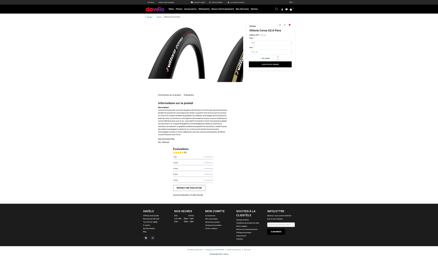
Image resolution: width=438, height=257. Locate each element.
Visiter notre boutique (166, 2)
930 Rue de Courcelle (151, 216)
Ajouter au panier (270, 64)
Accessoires (190, 9)
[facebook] (146, 238)
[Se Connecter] (282, 9)
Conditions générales (194, 249)
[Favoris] (286, 9)
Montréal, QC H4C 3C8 (151, 219)
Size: (251, 48)
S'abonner (276, 232)
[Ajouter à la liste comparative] (284, 25)
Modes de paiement (234, 249)
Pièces (179, 9)
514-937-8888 (151, 222)
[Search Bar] (276, 9)
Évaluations (189, 95)
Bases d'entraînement (223, 9)
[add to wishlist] (289, 25)
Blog (144, 232)
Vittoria (252, 26)
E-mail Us (146, 225)
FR (290, 2)
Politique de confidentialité (214, 249)
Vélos (171, 9)
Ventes (254, 9)
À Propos (151, 2)
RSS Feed (247, 249)
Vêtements (204, 9)
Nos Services (242, 9)
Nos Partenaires (149, 228)
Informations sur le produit (169, 95)
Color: (251, 38)
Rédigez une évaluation (189, 188)
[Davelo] (155, 9)
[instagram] (152, 238)
